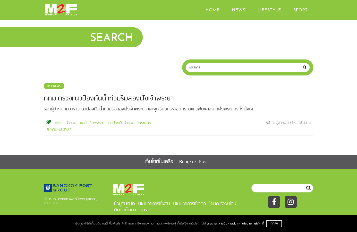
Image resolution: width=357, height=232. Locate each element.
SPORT (300, 10)
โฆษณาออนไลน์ (222, 203)
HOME (212, 10)
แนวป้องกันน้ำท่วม (120, 123)
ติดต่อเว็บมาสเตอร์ (130, 210)
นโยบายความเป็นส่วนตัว (221, 223)
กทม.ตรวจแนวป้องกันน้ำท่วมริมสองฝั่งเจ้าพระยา (109, 98)
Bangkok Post (193, 161)
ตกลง (274, 223)
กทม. (58, 123)
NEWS (238, 10)
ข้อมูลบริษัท (124, 203)
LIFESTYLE (269, 10)
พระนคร (144, 123)
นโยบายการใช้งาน (154, 203)
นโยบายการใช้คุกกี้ (253, 223)
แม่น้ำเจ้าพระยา (91, 123)
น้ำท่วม (71, 123)
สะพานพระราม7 (59, 129)
